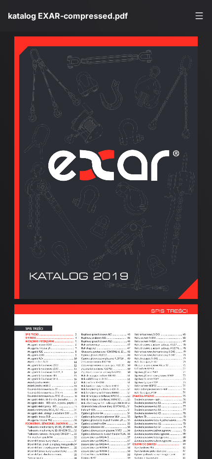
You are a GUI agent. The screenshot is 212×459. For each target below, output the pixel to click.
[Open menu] (199, 16)
